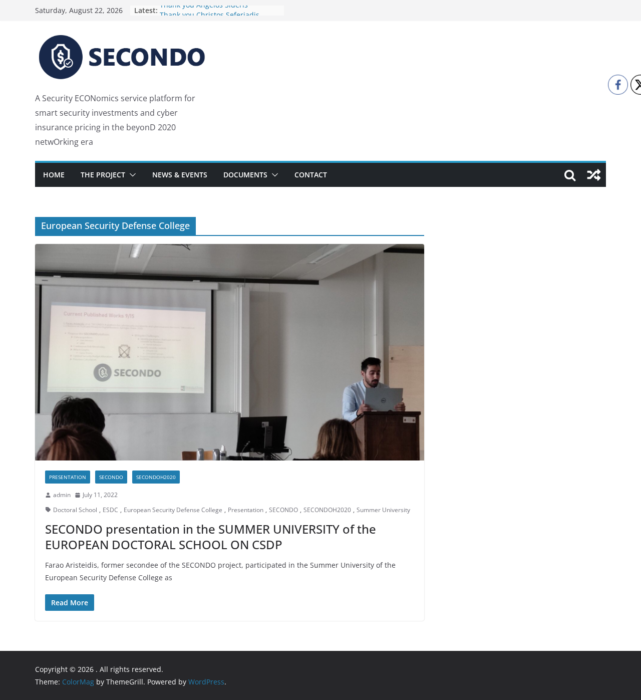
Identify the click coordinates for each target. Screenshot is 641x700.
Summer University (383, 510)
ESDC (110, 510)
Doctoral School (75, 510)
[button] (130, 175)
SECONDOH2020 (156, 477)
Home (54, 174)
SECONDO (111, 477)
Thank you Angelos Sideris (204, 10)
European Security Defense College (173, 510)
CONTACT (310, 174)
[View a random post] (594, 175)
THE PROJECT (103, 174)
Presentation (67, 477)
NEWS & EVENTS (179, 174)
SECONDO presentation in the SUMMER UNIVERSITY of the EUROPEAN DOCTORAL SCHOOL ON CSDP (210, 537)
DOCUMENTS (245, 174)
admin (62, 495)
